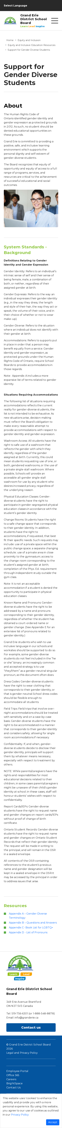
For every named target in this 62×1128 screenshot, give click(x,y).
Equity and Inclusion (29, 40)
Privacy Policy (20, 1114)
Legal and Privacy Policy (22, 1052)
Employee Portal (17, 1071)
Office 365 (12, 1075)
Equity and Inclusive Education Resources (31, 45)
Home (10, 40)
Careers (11, 1079)
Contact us (31, 1027)
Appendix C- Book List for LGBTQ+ (31, 927)
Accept (52, 1122)
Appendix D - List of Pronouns (28, 932)
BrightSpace (14, 1083)
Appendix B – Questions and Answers (33, 922)
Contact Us (13, 1087)
